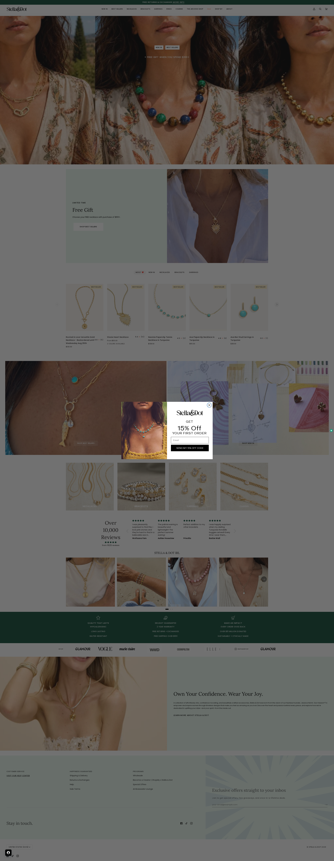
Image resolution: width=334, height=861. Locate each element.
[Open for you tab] (8, 853)
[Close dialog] (209, 405)
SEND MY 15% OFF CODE (189, 448)
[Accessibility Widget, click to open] (331, 430)
